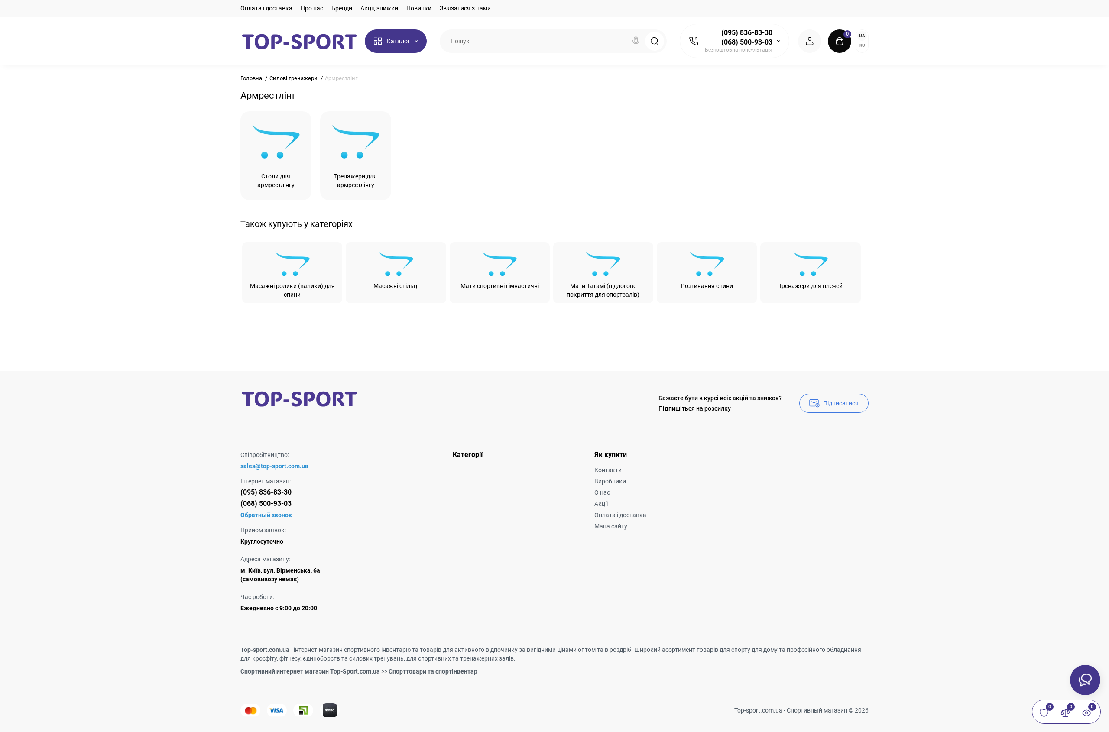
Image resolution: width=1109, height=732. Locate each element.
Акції (601, 503)
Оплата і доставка (266, 8)
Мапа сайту (610, 526)
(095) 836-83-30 (746, 33)
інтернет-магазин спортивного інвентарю (352, 649)
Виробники (610, 481)
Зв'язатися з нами (465, 8)
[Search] (635, 41)
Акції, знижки (379, 8)
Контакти (608, 469)
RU (862, 45)
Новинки (418, 8)
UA (862, 35)
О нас (602, 492)
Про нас (312, 8)
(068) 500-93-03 (746, 42)
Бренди (341, 8)
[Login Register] (809, 41)
